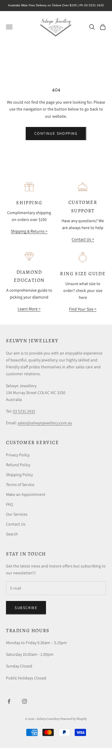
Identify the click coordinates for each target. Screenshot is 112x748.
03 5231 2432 (24, 411)
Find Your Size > (82, 309)
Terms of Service (20, 484)
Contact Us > (83, 239)
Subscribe (26, 607)
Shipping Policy (19, 474)
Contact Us (15, 524)
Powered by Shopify (73, 719)
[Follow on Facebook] (9, 701)
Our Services (16, 514)
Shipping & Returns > (29, 231)
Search (12, 534)
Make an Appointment (25, 494)
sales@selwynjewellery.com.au (45, 423)
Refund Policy (18, 464)
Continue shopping (55, 133)
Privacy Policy (18, 455)
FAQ (9, 504)
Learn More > (29, 308)
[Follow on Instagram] (24, 701)
